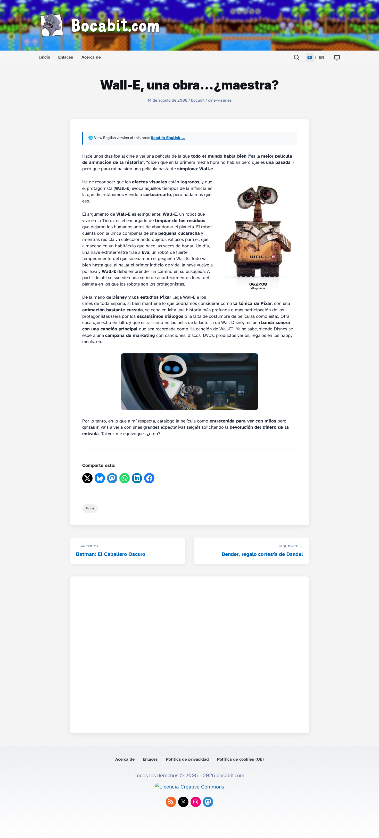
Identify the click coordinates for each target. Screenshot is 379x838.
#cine (90, 508)
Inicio (44, 57)
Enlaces (65, 57)
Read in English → (168, 138)
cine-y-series (220, 100)
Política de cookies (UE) (240, 759)
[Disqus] (189, 653)
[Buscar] (296, 58)
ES (309, 57)
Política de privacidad (187, 759)
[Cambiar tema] (337, 57)
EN (321, 57)
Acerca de (91, 57)
